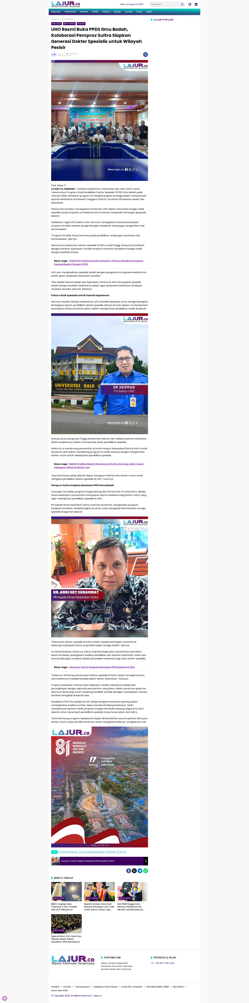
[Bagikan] (145, 54)
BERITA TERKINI (69, 23)
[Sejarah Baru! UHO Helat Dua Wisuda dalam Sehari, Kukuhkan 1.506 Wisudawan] (66, 923)
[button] (182, 4)
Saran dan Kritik (59, 990)
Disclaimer (178, 986)
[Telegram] (139, 870)
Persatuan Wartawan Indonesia (116, 966)
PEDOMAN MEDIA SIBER (157, 986)
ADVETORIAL (56, 23)
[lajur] (65, 4)
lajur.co (61, 54)
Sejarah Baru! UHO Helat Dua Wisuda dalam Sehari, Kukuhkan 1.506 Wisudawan (66, 939)
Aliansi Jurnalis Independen (114, 963)
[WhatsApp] (145, 870)
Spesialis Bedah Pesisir (94, 852)
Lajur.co (98, 995)
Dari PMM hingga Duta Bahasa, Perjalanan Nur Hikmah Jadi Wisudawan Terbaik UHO (130, 907)
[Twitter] (134, 870)
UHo (124, 852)
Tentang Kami (82, 986)
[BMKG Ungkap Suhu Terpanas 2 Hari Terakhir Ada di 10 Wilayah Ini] (66, 891)
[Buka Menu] (196, 4)
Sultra (113, 852)
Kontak (67, 986)
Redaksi (55, 986)
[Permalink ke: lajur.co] (54, 54)
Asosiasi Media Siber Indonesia (116, 969)
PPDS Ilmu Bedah (70, 852)
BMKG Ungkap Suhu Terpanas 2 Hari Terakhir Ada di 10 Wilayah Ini (64, 907)
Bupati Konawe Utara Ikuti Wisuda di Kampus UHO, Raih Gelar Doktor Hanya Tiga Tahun (99, 907)
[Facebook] (128, 870)
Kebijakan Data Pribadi (105, 986)
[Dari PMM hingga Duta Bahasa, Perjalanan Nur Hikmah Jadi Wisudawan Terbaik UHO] (132, 891)
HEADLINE (81, 23)
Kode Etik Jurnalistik (131, 986)
